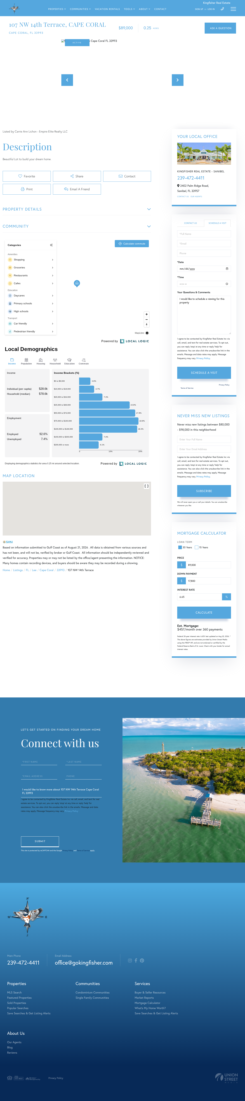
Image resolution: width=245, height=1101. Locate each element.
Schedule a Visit (217, 223)
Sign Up (199, 9)
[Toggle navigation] (233, 9)
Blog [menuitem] (10, 1047)
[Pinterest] (142, 960)
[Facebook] (136, 960)
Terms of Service (187, 388)
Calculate (204, 612)
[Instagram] (130, 960)
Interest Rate (186, 589)
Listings (18, 570)
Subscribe (204, 491)
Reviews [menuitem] (12, 1053)
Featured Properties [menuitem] (19, 998)
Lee (34, 570)
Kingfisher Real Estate (216, 3)
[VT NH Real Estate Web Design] (226, 1078)
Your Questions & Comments (193, 292)
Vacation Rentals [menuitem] (107, 9)
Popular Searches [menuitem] (18, 1008)
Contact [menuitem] (160, 9)
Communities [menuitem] (79, 9)
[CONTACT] (220, 28)
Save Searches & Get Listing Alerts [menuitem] (29, 1013)
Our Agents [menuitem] (14, 1042)
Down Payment (187, 573)
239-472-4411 (190, 178)
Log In (211, 9)
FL (27, 570)
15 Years (203, 547)
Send (40, 841)
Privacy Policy (203, 358)
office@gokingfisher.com (84, 962)
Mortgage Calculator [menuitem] (147, 1003)
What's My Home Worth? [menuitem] (150, 1008)
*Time (180, 277)
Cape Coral (46, 570)
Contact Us (183, 196)
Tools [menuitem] (128, 9)
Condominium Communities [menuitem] (93, 992)
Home (6, 570)
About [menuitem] (143, 9)
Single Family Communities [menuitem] (92, 998)
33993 (60, 570)
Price (180, 557)
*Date (180, 262)
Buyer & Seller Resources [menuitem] (150, 992)
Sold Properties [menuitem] (16, 1003)
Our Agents (196, 196)
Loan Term (184, 542)
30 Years (187, 547)
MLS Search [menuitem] (14, 992)
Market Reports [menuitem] (144, 998)
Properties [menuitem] (55, 9)
